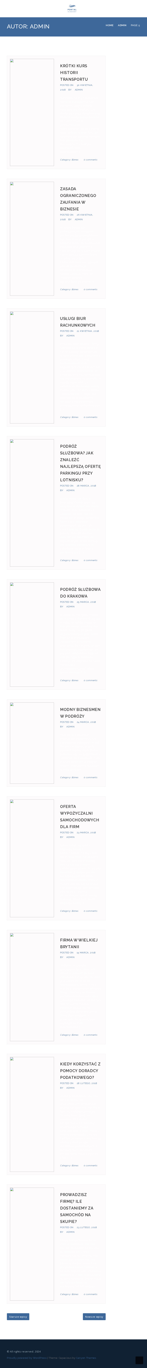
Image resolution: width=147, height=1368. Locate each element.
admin (79, 89)
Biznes (75, 160)
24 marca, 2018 (86, 722)
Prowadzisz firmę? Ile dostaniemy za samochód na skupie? (76, 1208)
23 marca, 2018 (86, 832)
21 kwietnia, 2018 (88, 331)
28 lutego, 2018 (87, 1083)
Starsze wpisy (18, 1316)
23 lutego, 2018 (87, 1227)
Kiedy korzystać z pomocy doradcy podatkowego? (80, 1071)
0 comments (90, 160)
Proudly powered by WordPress (27, 1357)
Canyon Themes (86, 1357)
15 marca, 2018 (86, 952)
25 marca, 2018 (86, 602)
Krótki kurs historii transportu (74, 73)
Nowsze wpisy (94, 1316)
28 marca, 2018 (86, 485)
